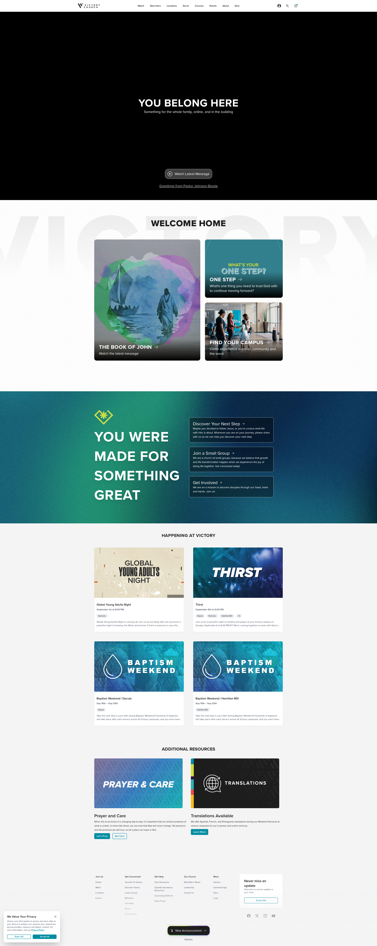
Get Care (120, 836)
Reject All (19, 936)
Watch (141, 6)
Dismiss (188, 939)
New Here (155, 6)
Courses (199, 6)
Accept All (44, 936)
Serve (186, 6)
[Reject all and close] (55, 916)
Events (213, 6)
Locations (172, 6)
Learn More (199, 832)
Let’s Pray (102, 836)
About (226, 6)
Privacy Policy (37, 930)
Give (237, 6)
